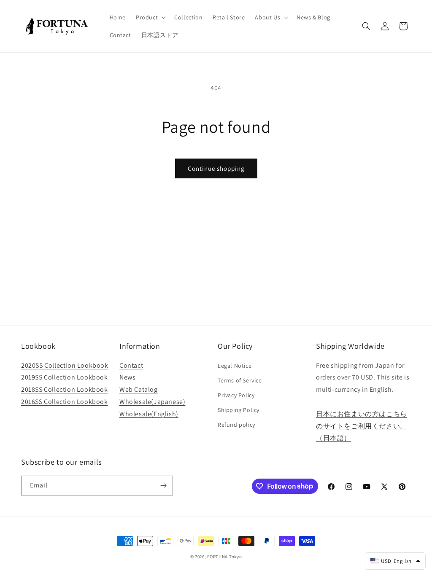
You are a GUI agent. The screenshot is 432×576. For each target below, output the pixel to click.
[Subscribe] (163, 485)
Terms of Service (240, 380)
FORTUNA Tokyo (224, 557)
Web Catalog (138, 389)
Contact (131, 365)
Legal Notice (234, 365)
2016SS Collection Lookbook (64, 401)
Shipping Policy (238, 410)
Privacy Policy (236, 395)
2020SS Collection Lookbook (64, 365)
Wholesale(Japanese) (152, 401)
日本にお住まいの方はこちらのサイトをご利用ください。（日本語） (361, 426)
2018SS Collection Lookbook (64, 389)
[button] (150, 17)
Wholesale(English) (148, 413)
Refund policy (236, 424)
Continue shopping (216, 168)
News (127, 377)
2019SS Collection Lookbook (64, 377)
